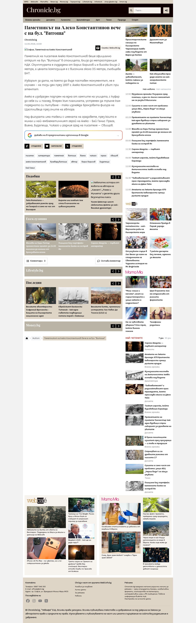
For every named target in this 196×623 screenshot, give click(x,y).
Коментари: (37, 260)
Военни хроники (32, 20)
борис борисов (88, 161)
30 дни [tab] (168, 338)
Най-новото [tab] (149, 89)
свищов (114, 155)
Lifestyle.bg (87, 2)
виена (83, 155)
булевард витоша (58, 161)
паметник (59, 155)
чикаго (93, 155)
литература (44, 155)
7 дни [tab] (161, 338)
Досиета (50, 20)
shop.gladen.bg (111, 2)
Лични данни (80, 590)
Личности (65, 20)
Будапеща (104, 161)
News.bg (54, 2)
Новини (78, 596)
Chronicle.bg (30, 39)
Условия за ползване (83, 586)
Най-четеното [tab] (163, 89)
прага (103, 155)
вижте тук (141, 596)
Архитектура (83, 20)
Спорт (135, 20)
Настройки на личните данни (138, 599)
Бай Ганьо (30, 168)
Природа (122, 20)
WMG (26, 2)
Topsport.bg (75, 2)
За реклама (80, 593)
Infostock (98, 2)
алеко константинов (36, 161)
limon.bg (123, 2)
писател (30, 155)
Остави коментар (111, 260)
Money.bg (64, 2)
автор (74, 161)
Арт (98, 20)
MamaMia (44, 2)
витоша (72, 155)
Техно (109, 20)
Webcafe (34, 2)
